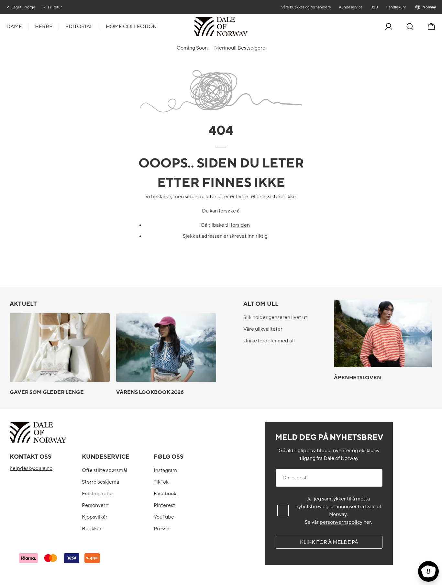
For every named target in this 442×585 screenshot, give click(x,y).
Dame (14, 26)
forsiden (240, 225)
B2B (374, 7)
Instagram (165, 470)
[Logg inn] (388, 26)
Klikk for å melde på (329, 542)
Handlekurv (395, 7)
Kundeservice (350, 7)
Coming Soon (192, 48)
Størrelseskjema (100, 482)
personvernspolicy (341, 522)
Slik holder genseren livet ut (275, 317)
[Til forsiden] (247, 26)
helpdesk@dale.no (31, 468)
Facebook (165, 493)
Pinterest (164, 505)
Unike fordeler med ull (269, 340)
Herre (43, 26)
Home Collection (131, 26)
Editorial (79, 26)
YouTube (164, 517)
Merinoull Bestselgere (239, 48)
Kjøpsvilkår (94, 517)
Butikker (92, 528)
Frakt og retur (97, 493)
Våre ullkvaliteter (262, 329)
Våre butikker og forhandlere (306, 7)
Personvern (95, 505)
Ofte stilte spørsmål (104, 470)
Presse (161, 528)
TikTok (161, 482)
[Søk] (410, 26)
